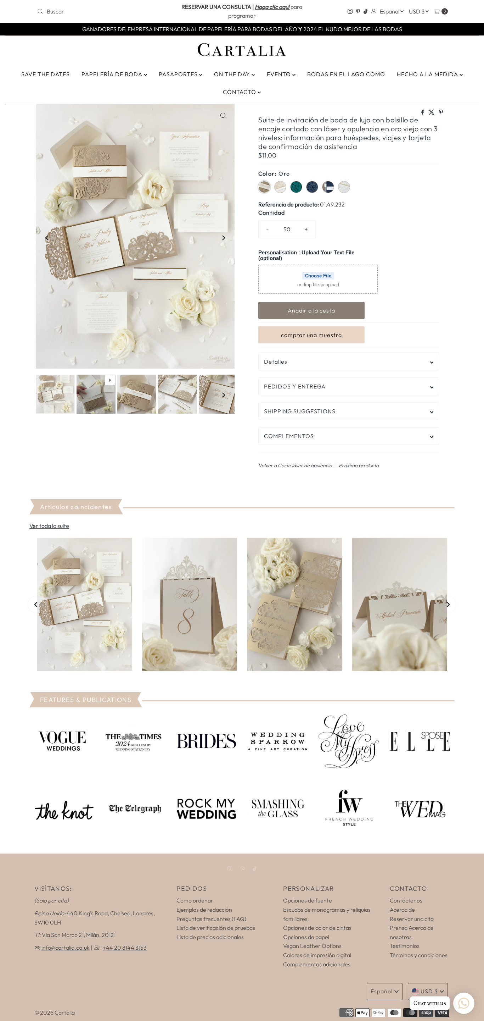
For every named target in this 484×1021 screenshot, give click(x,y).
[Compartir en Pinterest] (441, 112)
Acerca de (402, 909)
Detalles (275, 361)
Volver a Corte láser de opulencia (295, 465)
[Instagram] (350, 11)
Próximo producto (359, 465)
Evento (279, 74)
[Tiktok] (365, 11)
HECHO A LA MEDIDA (428, 74)
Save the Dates (45, 74)
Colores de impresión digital (317, 955)
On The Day (233, 74)
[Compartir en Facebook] (423, 112)
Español (390, 11)
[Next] (223, 237)
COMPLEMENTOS (289, 436)
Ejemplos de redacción (204, 909)
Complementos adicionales (316, 964)
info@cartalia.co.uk (65, 947)
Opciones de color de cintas (317, 927)
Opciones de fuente (307, 900)
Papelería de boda (112, 74)
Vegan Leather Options (312, 945)
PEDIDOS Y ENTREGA (295, 386)
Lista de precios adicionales (210, 936)
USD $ (417, 11)
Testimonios (405, 945)
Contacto (240, 91)
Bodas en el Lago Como (346, 74)
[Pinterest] (358, 11)
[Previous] (47, 237)
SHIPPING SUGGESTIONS (300, 411)
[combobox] (101, 11)
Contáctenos (406, 900)
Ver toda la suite (49, 525)
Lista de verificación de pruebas (215, 927)
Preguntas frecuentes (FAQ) (211, 918)
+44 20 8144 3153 (125, 947)
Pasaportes (179, 74)
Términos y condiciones (419, 955)
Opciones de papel (306, 936)
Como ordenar (194, 900)
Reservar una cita (412, 918)
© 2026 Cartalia (54, 1012)
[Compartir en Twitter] (432, 112)
